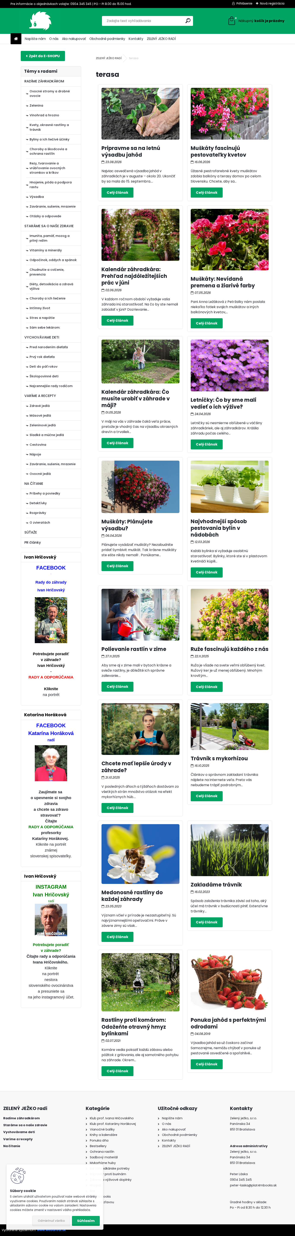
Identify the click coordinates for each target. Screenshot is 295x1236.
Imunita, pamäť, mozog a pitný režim (50, 238)
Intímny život (40, 308)
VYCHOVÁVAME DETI (41, 337)
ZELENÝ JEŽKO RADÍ (161, 38)
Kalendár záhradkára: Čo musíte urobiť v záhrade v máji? (136, 398)
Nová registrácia (272, 3)
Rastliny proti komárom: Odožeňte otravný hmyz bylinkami (134, 1026)
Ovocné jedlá (40, 474)
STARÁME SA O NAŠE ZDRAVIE (49, 226)
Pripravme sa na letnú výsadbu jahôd (131, 151)
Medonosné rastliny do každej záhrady (132, 896)
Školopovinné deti (44, 376)
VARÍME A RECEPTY (40, 395)
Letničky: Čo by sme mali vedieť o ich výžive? (223, 403)
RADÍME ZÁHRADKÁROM (44, 81)
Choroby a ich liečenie (47, 298)
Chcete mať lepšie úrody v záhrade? (136, 767)
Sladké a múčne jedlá (47, 435)
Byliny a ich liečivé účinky (49, 139)
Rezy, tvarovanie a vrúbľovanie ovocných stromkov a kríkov (47, 168)
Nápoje (35, 454)
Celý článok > (117, 192)
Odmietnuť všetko (51, 1221)
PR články (32, 542)
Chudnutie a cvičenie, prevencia (47, 272)
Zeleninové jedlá (43, 425)
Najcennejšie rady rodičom (51, 386)
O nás (54, 38)
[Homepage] (16, 39)
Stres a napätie (42, 318)
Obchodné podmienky (107, 38)
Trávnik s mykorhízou (219, 758)
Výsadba (37, 197)
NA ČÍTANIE (33, 483)
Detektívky (38, 503)
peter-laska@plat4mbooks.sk (253, 1185)
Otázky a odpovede (45, 216)
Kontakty (136, 38)
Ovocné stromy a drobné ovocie (50, 93)
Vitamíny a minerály (46, 250)
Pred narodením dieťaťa (49, 347)
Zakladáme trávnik (216, 884)
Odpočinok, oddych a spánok (53, 260)
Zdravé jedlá (40, 406)
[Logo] (40, 21)
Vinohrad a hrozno (44, 115)
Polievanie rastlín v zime (134, 649)
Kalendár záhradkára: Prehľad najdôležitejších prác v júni (134, 276)
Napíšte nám (35, 38)
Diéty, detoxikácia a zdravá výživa (51, 286)
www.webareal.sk (51, 1230)
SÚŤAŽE (30, 532)
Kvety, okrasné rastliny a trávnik (49, 127)
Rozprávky (38, 513)
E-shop (43, 56)
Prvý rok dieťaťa (42, 357)
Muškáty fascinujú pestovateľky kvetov (218, 151)
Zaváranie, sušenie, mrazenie (53, 206)
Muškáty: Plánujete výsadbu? (127, 525)
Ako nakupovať (74, 38)
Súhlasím (86, 1220)
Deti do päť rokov (43, 366)
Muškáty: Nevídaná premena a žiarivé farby (223, 282)
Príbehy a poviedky (45, 493)
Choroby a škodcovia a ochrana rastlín (48, 151)
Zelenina (36, 105)
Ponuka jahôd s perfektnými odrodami (228, 1023)
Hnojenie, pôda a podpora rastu (51, 184)
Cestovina (38, 444)
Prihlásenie (244, 3)
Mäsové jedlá (40, 415)
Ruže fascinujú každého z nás (229, 649)
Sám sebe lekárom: (45, 327)
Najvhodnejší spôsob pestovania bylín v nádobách (219, 528)
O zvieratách (40, 522)
